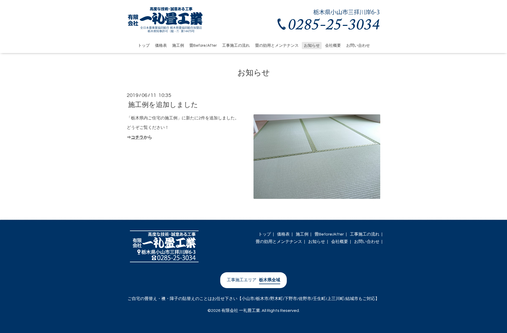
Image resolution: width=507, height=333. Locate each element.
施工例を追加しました (163, 104)
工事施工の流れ (236, 46)
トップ (144, 46)
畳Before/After (203, 46)
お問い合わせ (358, 46)
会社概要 (333, 46)
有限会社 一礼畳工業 (240, 310)
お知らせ (312, 46)
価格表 (161, 46)
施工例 (178, 46)
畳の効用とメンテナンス (277, 46)
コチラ (137, 137)
